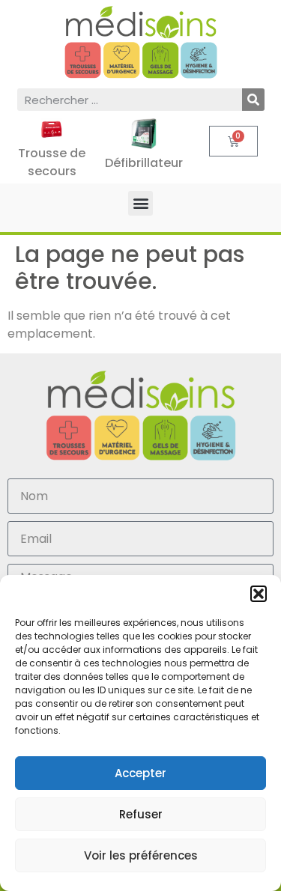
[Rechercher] (253, 99)
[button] (258, 593)
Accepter (140, 773)
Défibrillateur (144, 162)
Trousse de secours (51, 162)
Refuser (141, 814)
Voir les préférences (141, 855)
